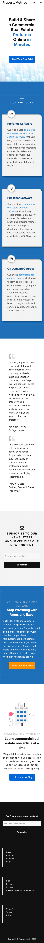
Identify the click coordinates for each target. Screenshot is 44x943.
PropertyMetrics (14, 2)
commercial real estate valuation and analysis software (21, 133)
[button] (34, 2)
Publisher (10, 858)
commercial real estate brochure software (21, 208)
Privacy (9, 915)
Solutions (10, 887)
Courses (10, 862)
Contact (9, 909)
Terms (9, 912)
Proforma (10, 855)
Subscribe (22, 564)
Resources (11, 884)
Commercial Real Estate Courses (20, 890)
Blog (8, 881)
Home (8, 852)
